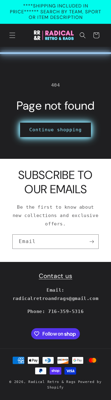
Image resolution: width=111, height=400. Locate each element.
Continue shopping (55, 130)
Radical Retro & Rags (52, 382)
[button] (12, 35)
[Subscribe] (91, 241)
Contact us (55, 276)
